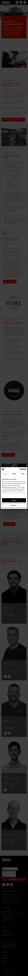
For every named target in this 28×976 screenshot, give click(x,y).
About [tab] (23, 473)
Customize (13, 505)
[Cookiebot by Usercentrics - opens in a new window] (19, 469)
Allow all (14, 500)
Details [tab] (14, 473)
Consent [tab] (5, 473)
